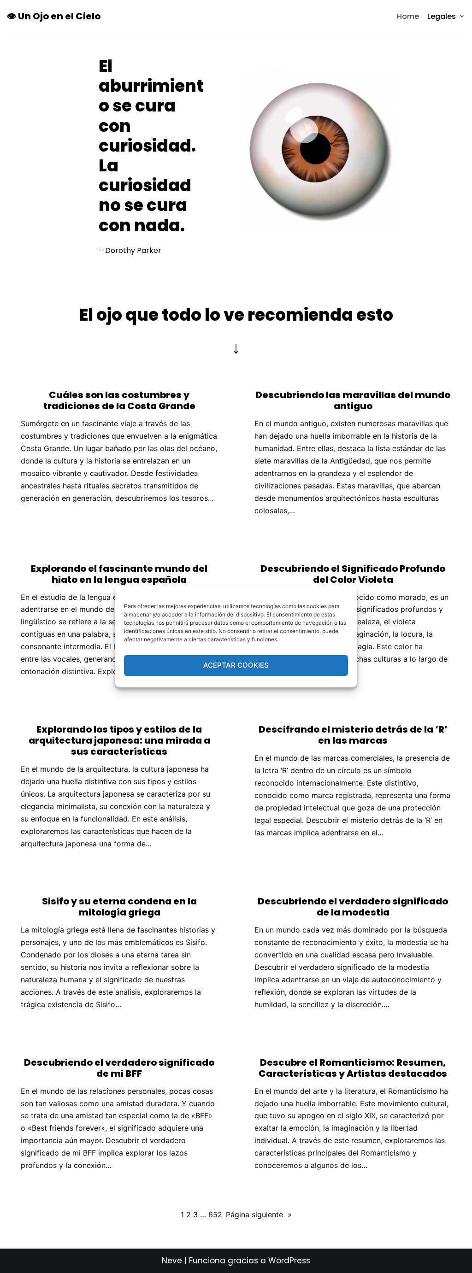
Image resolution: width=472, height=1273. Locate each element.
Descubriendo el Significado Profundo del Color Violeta (352, 574)
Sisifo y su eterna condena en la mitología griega (119, 907)
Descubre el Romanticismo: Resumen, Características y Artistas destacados (353, 1068)
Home (408, 16)
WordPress (289, 1260)
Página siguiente (259, 1214)
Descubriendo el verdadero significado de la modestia (353, 907)
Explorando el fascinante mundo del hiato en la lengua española (119, 574)
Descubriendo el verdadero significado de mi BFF (119, 1068)
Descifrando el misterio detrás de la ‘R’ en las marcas (353, 735)
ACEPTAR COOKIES (236, 665)
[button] (462, 16)
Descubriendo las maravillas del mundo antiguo (352, 400)
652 (215, 1214)
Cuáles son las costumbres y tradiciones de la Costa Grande (119, 400)
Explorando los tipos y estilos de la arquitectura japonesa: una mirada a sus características (119, 740)
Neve (172, 1260)
